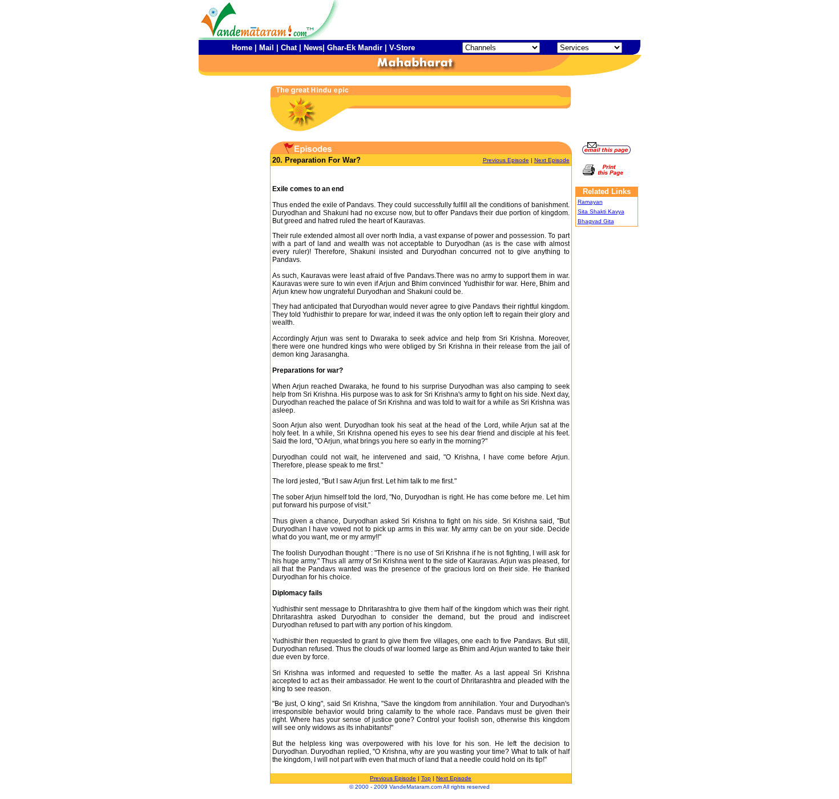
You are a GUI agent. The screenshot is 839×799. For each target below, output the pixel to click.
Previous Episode (506, 160)
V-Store (402, 47)
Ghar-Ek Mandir (354, 47)
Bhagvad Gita (596, 221)
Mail (266, 47)
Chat (289, 47)
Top (426, 778)
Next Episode (552, 160)
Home (242, 47)
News (313, 47)
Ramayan (590, 202)
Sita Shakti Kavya (601, 211)
